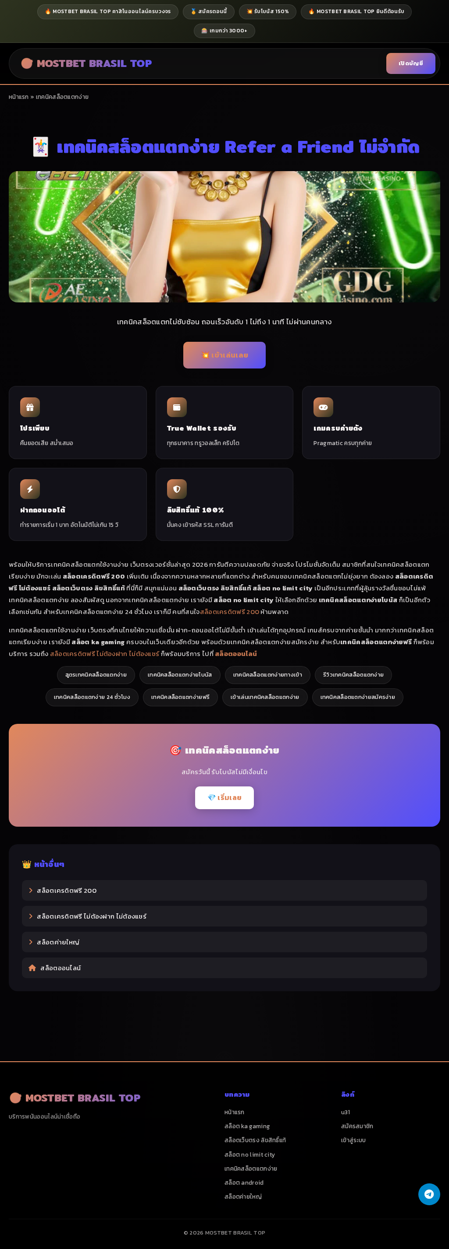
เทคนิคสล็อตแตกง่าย (251, 1168)
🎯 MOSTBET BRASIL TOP (86, 63)
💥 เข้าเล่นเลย (224, 355)
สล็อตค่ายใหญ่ (58, 942)
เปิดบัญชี (411, 63)
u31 (345, 1112)
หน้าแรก (19, 96)
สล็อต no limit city (249, 1154)
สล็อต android (244, 1182)
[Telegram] (429, 1194)
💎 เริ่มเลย (224, 798)
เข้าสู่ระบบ (353, 1140)
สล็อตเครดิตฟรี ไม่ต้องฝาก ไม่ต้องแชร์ (105, 654)
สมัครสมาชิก (357, 1126)
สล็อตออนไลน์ (60, 968)
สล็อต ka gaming (247, 1126)
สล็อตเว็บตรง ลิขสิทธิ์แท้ (255, 1140)
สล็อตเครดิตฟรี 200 (230, 612)
